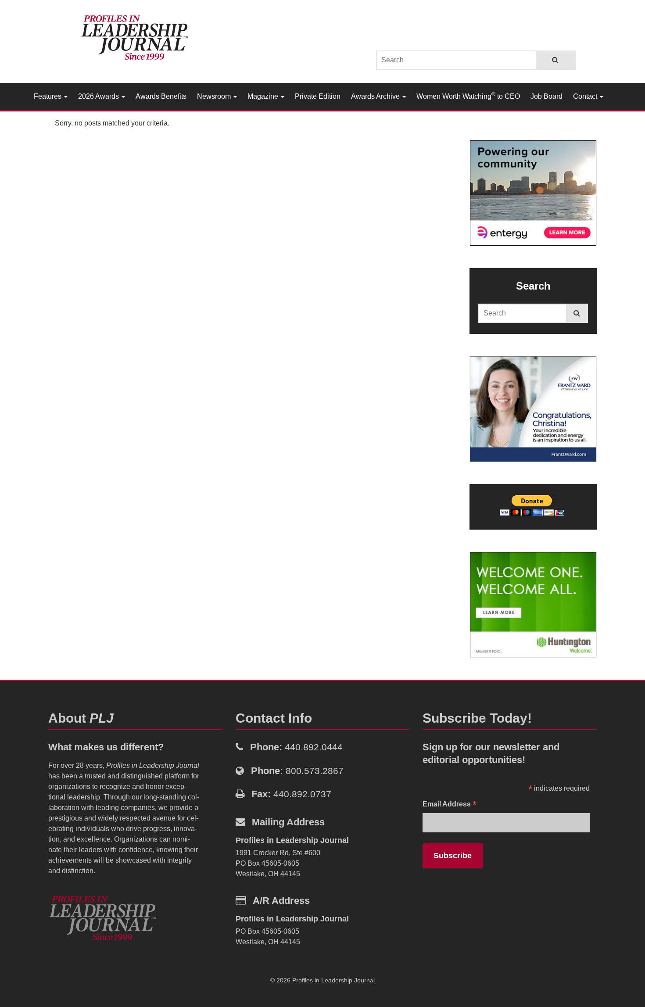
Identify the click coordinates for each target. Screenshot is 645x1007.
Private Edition (317, 96)
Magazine (263, 96)
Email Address (450, 805)
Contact (586, 96)
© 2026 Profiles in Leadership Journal (322, 980)
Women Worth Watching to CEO (468, 95)
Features (48, 96)
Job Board (546, 96)
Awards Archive (376, 96)
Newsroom (215, 96)
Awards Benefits (161, 96)
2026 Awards (99, 96)
